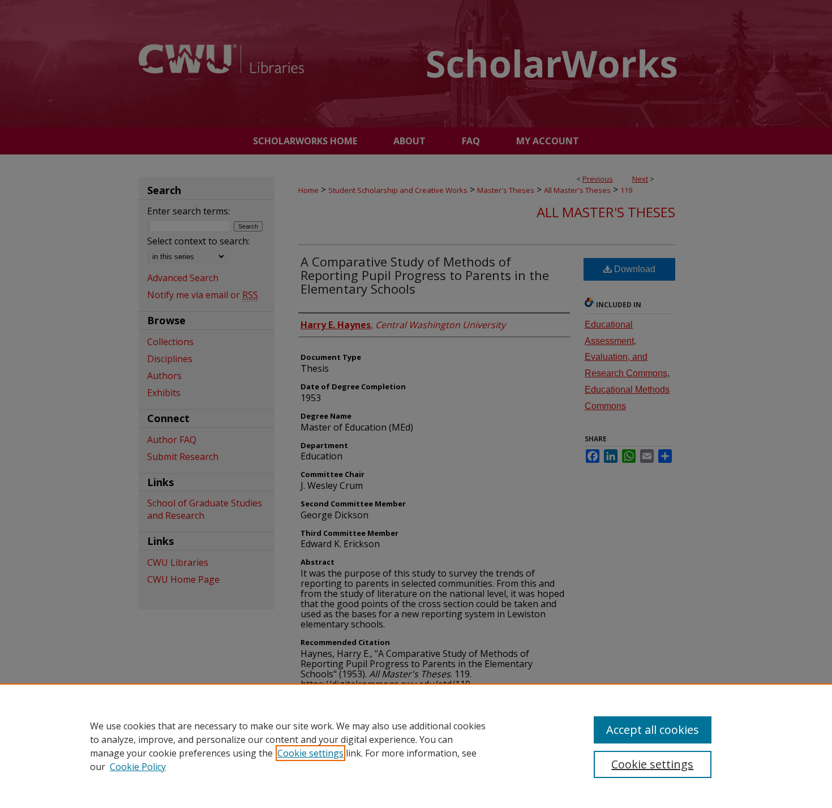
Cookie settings (310, 753)
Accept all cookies (652, 729)
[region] (416, 746)
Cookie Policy (138, 766)
